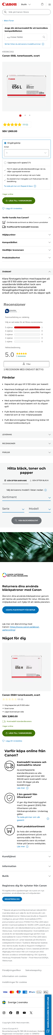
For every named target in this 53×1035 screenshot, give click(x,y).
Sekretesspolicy (33, 970)
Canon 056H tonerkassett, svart (21, 695)
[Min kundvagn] (42, 4)
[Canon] (9, 4)
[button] (43, 44)
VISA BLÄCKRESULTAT (28, 520)
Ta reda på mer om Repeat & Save (18, 186)
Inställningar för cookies (14, 982)
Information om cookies (14, 976)
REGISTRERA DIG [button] (12, 899)
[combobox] (26, 12)
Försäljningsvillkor (11, 970)
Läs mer (21, 788)
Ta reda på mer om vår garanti (28, 818)
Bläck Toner (9, 21)
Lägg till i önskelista (14, 208)
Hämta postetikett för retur (20, 610)
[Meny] (49, 4)
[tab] (15, 480)
